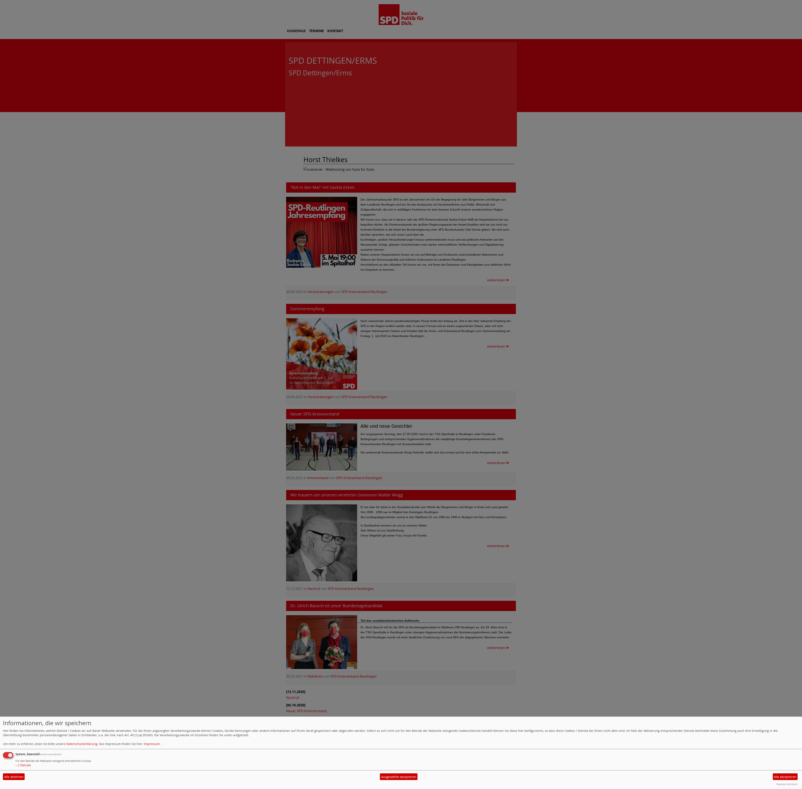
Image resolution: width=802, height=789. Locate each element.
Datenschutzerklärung (81, 744)
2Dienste (23, 765)
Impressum (152, 744)
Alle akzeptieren (785, 777)
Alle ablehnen (14, 777)
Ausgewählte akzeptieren (398, 777)
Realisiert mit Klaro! (787, 784)
